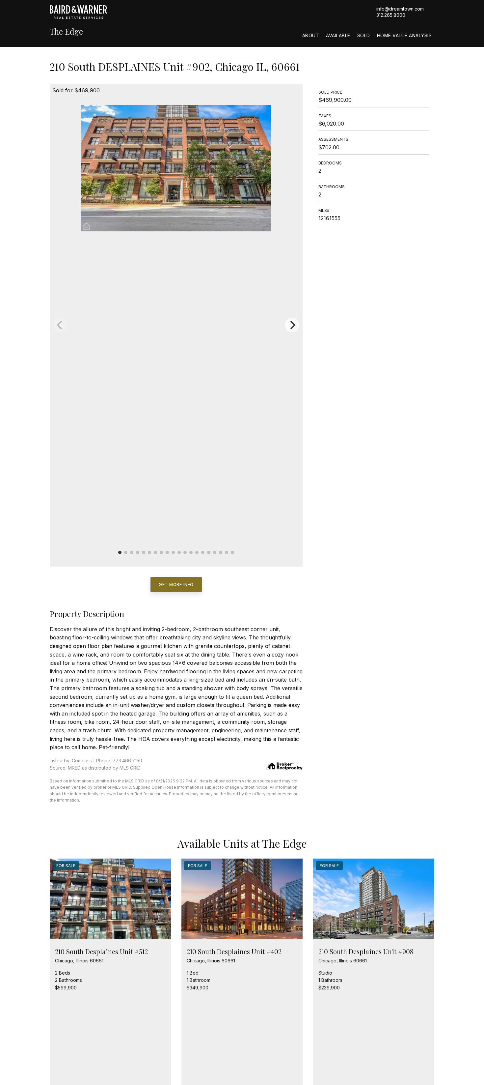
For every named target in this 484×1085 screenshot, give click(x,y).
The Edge (66, 31)
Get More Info (176, 584)
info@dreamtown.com (400, 9)
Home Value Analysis (404, 35)
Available (338, 35)
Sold (363, 35)
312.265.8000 (390, 15)
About (310, 35)
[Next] (292, 325)
